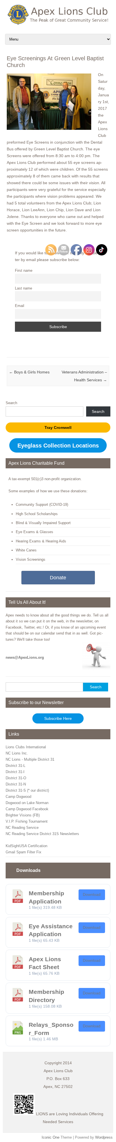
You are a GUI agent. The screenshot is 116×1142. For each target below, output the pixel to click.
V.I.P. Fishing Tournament (27, 821)
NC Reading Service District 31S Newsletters (42, 834)
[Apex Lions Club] (58, 23)
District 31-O (16, 778)
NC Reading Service (22, 827)
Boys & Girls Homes (29, 372)
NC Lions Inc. (17, 753)
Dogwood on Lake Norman (27, 803)
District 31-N (16, 784)
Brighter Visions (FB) (23, 815)
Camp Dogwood (18, 796)
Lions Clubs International (26, 747)
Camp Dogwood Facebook (27, 809)
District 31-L (15, 765)
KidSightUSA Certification (26, 846)
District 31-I (15, 772)
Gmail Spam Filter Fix (23, 852)
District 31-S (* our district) (27, 790)
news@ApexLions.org (25, 657)
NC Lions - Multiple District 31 (30, 759)
